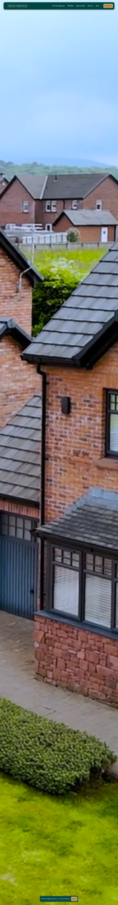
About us (90, 6)
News (97, 6)
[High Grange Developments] (16, 6)
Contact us (108, 6)
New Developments (58, 6)
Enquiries (74, 899)
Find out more (12, 478)
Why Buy (71, 6)
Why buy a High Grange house (49, 899)
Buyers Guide (80, 6)
